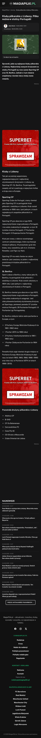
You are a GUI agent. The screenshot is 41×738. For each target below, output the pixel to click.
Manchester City (20, 702)
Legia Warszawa (20, 724)
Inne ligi (13, 10)
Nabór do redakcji (20, 647)
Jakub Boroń (12, 25)
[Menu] (3, 3)
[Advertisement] (20, 106)
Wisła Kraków (20, 717)
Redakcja (20, 640)
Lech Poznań (20, 710)
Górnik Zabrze (20, 721)
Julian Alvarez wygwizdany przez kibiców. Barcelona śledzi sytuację (17, 557)
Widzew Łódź (20, 706)
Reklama (20, 670)
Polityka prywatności (20, 651)
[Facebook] (15, 629)
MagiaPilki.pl (5, 10)
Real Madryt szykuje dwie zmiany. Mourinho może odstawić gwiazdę (20, 510)
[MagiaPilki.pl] (22, 3)
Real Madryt (20, 695)
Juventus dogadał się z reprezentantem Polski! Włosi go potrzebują (18, 595)
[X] (26, 629)
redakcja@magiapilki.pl (20, 680)
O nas (20, 644)
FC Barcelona (20, 692)
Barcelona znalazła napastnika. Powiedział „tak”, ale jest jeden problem (19, 529)
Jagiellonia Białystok (20, 713)
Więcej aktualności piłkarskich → (20, 602)
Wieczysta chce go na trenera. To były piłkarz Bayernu (18, 519)
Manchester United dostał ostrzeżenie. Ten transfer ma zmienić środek (17, 586)
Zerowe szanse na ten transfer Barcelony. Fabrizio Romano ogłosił (20, 576)
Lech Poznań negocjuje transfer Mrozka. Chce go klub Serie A (20, 538)
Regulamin (20, 658)
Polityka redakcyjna (20, 655)
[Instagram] (21, 629)
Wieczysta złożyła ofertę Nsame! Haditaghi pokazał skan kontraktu (18, 548)
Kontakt (20, 674)
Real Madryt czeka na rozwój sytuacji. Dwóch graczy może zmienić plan (18, 567)
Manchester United (20, 699)
